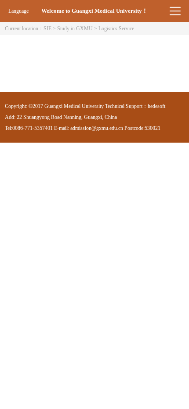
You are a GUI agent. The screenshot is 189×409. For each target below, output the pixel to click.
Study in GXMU (75, 28)
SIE (47, 28)
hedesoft (156, 106)
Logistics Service (116, 28)
